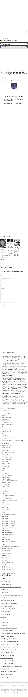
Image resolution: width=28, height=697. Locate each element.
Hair (3, 470)
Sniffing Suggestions (7, 553)
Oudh (3, 511)
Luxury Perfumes (6, 486)
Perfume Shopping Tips (7, 534)
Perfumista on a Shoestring (8, 541)
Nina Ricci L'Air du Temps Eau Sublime (9, 644)
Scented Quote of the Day (8, 548)
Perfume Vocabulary (6, 539)
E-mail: (6, 278)
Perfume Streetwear (6, 537)
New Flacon (4, 505)
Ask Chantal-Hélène (6, 413)
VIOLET (4, 566)
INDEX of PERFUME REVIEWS (9, 481)
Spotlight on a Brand (6, 555)
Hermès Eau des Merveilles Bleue (8, 608)
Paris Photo (4, 512)
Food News (4, 449)
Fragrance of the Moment (8, 452)
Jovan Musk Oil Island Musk (7, 600)
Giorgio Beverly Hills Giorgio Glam (8, 638)
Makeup (4, 488)
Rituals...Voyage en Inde (6, 630)
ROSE (3, 544)
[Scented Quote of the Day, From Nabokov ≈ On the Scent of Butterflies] (17, 242)
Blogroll (3, 426)
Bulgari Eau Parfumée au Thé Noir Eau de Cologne (12, 633)
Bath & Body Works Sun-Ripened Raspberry (11, 666)
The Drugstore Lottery (7, 559)
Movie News (5, 491)
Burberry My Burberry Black (7, 636)
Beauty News (5, 419)
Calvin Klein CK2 (4, 669)
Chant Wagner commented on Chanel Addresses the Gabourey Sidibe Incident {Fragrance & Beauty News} (14, 363)
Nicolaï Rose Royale (5, 611)
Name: (2, 273)
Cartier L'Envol (4, 622)
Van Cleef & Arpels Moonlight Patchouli (9, 641)
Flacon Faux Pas (6, 447)
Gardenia (4, 465)
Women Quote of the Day (8, 569)
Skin (3, 552)
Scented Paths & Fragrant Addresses (10, 546)
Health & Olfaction (6, 473)
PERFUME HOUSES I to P (8, 523)
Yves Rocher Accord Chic (6, 658)
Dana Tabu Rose (4, 619)
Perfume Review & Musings (8, 532)
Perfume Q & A (5, 530)
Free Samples (5, 461)
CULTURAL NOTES (6, 438)
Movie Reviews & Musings (8, 495)
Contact (15, 692)
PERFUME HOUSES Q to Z (8, 525)
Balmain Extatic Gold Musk (6, 674)
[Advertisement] (14, 14)
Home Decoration (6, 477)
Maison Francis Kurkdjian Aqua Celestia (10, 598)
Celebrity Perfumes (6, 431)
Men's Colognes (5, 489)
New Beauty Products (7, 504)
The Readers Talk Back (7, 562)
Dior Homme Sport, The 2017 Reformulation (11, 595)
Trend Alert (4, 564)
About (13, 692)
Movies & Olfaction (6, 498)
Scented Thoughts (6, 550)
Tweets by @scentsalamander (7, 408)
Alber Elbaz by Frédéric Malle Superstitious (10, 587)
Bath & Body (5, 415)
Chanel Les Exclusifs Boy (6, 652)
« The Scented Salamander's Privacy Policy (11, 70)
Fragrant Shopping (6, 459)
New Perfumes (5, 507)
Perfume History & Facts (7, 520)
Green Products (5, 466)
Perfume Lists (5, 528)
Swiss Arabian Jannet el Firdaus (8, 660)
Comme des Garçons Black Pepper (8, 671)
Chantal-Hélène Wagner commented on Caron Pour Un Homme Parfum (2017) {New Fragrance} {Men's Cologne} (14, 378)
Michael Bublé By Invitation (7, 655)
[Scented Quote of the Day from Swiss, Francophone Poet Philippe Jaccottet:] (3, 243)
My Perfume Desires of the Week (9, 500)
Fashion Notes (5, 443)
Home (23, 70)
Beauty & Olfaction (6, 417)
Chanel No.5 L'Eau (5, 581)
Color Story (4, 435)
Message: (2, 288)
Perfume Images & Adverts (8, 527)
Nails (3, 502)
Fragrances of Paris (6, 454)
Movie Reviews (5, 493)
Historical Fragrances (7, 475)
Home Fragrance (6, 479)
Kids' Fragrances (6, 482)
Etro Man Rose (4, 589)
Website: (2, 283)
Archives (9, 692)
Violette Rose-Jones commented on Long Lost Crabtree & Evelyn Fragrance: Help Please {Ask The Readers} (14, 383)
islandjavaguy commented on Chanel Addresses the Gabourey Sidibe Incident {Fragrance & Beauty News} (14, 368)
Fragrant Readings (6, 456)
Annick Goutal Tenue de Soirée (7, 647)
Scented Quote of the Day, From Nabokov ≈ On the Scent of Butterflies (17, 251)
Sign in (2, 271)
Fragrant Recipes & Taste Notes (9, 457)
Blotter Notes (5, 428)
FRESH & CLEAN (6, 463)
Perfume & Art (5, 516)
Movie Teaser (5, 496)
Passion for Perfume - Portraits (9, 514)
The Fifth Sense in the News (8, 560)
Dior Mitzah (3, 617)
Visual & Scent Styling (7, 568)
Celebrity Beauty (6, 429)
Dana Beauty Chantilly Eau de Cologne (10, 649)
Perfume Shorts (5, 536)
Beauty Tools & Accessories (8, 424)
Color (3, 433)
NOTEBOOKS (5, 509)
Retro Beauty (5, 543)
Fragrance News (6, 450)
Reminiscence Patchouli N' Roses (8, 628)
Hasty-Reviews (5, 472)
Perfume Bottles (5, 518)
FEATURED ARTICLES (7, 445)
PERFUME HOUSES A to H (8, 521)
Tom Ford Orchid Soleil (6, 677)
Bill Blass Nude (4, 592)
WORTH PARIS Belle (5, 584)
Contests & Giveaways (7, 437)
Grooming (4, 468)
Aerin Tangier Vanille (5, 614)
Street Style (4, 557)
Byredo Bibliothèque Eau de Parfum (9, 603)
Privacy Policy (20, 692)
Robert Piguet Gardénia (6, 606)
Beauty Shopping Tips (7, 422)
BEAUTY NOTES (6, 421)
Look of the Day (5, 484)
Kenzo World (3, 625)
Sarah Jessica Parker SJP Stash (8, 663)
